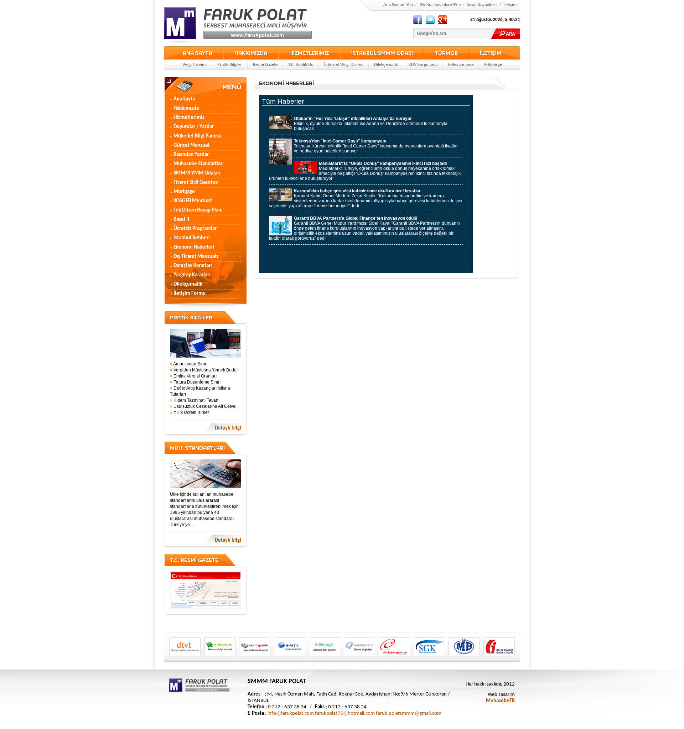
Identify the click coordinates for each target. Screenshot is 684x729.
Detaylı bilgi (228, 428)
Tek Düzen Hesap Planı (198, 210)
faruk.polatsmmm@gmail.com (408, 713)
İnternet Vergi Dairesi (343, 64)
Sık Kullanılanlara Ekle (440, 4)
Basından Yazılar (191, 154)
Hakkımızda (186, 108)
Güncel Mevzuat (191, 145)
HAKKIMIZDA (250, 53)
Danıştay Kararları (192, 266)
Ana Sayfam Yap (398, 4)
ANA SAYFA (197, 53)
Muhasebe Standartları (198, 164)
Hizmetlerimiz (188, 117)
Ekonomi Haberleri (193, 247)
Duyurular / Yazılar (193, 127)
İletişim (510, 4)
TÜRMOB (446, 53)
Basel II (181, 219)
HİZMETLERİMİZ (309, 53)
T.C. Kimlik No (301, 64)
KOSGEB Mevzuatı (193, 201)
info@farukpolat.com (291, 713)
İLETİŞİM (490, 53)
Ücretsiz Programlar (195, 228)
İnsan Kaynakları (482, 4)
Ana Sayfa (184, 99)
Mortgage (184, 191)
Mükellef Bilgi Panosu (197, 136)
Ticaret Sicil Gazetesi (196, 182)
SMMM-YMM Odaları (197, 173)
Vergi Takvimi (194, 64)
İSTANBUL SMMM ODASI (382, 53)
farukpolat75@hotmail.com (345, 713)
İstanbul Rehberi (191, 238)
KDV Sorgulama (423, 64)
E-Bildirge (493, 64)
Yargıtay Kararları (192, 275)
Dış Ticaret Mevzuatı (195, 256)
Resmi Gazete (265, 64)
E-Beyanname (460, 64)
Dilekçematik (386, 64)
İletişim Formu (189, 293)
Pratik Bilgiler (229, 64)
